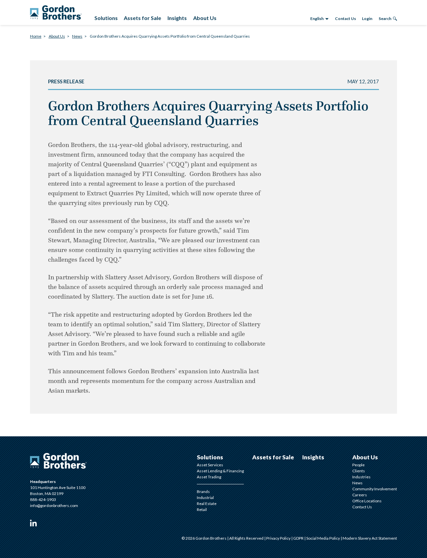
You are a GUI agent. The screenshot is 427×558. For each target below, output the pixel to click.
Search (385, 18)
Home (35, 36)
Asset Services (210, 464)
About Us (57, 36)
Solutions (210, 457)
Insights (313, 457)
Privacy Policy (278, 538)
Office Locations (367, 500)
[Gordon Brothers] (56, 12)
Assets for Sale (273, 457)
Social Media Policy (323, 538)
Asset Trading (209, 476)
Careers (359, 494)
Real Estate (207, 503)
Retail (202, 509)
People (358, 464)
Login (367, 18)
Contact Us (345, 18)
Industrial (205, 497)
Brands (203, 491)
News (77, 36)
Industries (361, 476)
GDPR (298, 538)
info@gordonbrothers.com (54, 505)
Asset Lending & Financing (220, 470)
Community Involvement (374, 488)
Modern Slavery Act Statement (370, 538)
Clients (358, 470)
